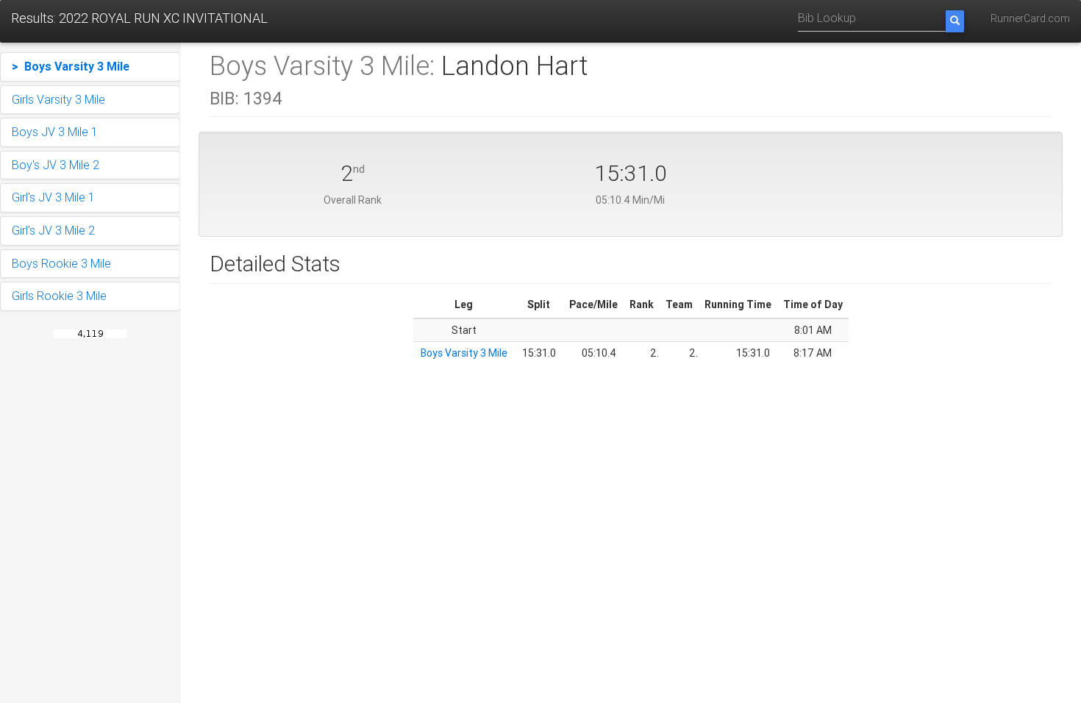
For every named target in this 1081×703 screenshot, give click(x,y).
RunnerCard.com (1030, 18)
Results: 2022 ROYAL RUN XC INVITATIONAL (139, 18)
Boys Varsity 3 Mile (464, 353)
